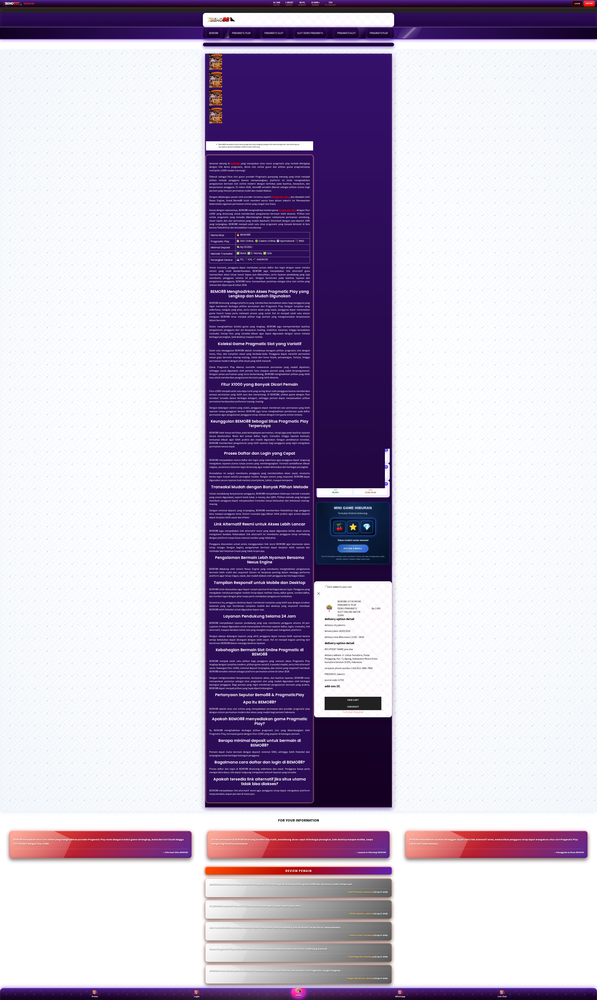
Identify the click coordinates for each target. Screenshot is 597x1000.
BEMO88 (210, 44)
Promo (95, 996)
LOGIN (577, 3)
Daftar (299, 995)
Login (196, 996)
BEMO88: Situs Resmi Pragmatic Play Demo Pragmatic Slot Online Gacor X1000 (164, 10)
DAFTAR (589, 3)
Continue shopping (353, 711)
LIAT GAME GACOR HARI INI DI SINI (353, 176)
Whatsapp (400, 996)
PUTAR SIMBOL (353, 548)
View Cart (353, 699)
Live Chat (502, 996)
